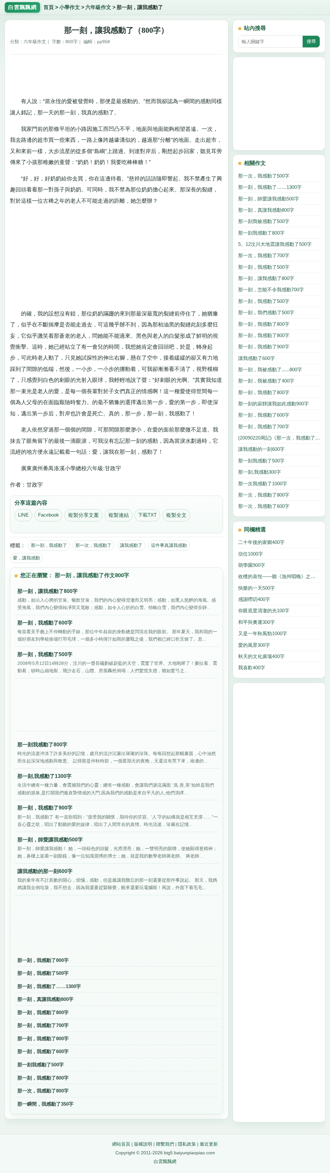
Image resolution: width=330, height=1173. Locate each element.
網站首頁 (121, 1144)
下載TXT (147, 515)
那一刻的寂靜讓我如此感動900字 (273, 403)
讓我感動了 (131, 545)
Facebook (48, 515)
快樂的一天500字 (256, 588)
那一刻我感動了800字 (261, 233)
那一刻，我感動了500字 (43, 973)
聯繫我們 (165, 1144)
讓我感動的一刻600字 (261, 449)
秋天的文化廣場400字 (261, 656)
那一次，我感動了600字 (263, 506)
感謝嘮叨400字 (254, 599)
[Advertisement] (116, 74)
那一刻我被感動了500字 (263, 221)
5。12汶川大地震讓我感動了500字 (275, 244)
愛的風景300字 (254, 645)
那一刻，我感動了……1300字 (49, 986)
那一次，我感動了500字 (263, 176)
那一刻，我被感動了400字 (266, 380)
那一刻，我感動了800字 (43, 960)
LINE (23, 515)
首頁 (49, 7)
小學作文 (69, 7)
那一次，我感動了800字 (43, 1090)
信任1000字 (250, 554)
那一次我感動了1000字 (262, 483)
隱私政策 (187, 1144)
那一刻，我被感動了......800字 (270, 369)
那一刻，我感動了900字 (263, 346)
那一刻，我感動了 (49, 545)
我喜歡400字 (251, 667)
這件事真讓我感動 (169, 545)
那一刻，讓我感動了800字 (266, 278)
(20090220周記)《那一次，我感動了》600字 (279, 438)
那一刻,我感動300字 (259, 472)
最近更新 (209, 1144)
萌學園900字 (251, 565)
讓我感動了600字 (256, 358)
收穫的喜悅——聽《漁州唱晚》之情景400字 (279, 576)
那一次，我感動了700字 (263, 255)
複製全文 (176, 515)
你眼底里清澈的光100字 (263, 610)
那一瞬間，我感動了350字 (45, 1104)
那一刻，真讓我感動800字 (45, 999)
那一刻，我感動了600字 (43, 1051)
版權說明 (143, 1144)
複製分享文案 (83, 515)
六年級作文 (98, 7)
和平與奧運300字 (256, 622)
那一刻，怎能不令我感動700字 (271, 289)
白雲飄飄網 (165, 1161)
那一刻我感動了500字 (40, 1064)
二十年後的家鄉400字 (261, 542)
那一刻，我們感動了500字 (266, 312)
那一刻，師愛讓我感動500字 (268, 198)
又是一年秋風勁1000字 (262, 633)
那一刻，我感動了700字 (43, 1025)
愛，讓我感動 (26, 557)
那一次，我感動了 (93, 545)
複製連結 (118, 515)
